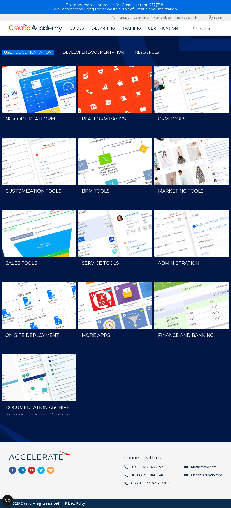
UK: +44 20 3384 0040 (147, 475)
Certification (163, 28)
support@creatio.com (206, 475)
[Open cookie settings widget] (7, 500)
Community (141, 18)
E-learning (103, 28)
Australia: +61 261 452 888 (150, 483)
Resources (147, 52)
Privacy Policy (75, 503)
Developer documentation (93, 52)
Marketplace (162, 18)
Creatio (124, 18)
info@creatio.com (203, 467)
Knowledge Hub (186, 18)
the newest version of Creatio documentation (136, 9)
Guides (76, 28)
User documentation (28, 52)
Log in (218, 18)
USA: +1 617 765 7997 (147, 467)
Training (131, 28)
